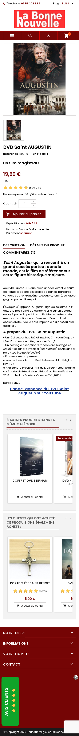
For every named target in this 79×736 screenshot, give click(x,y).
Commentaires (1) (19, 252)
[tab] (14, 245)
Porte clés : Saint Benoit (30, 583)
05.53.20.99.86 (30, 3)
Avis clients (6, 702)
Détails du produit (47, 245)
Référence (10, 154)
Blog (56, 3)
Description (14, 245)
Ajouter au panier (23, 214)
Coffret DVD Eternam (30, 481)
